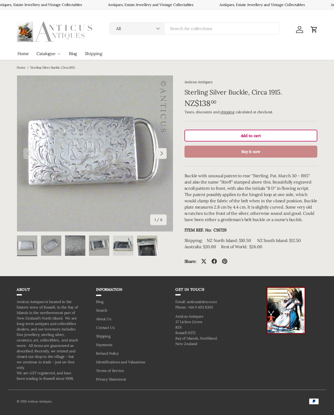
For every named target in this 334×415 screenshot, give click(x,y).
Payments (104, 344)
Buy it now (250, 151)
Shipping (93, 53)
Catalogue (46, 53)
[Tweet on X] (204, 261)
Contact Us (105, 327)
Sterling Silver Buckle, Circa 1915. (52, 67)
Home (23, 53)
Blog (73, 53)
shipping (227, 112)
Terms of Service (110, 370)
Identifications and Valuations (120, 362)
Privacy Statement (111, 379)
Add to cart (251, 135)
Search (101, 310)
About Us (103, 319)
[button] (314, 29)
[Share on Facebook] (214, 261)
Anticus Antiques (198, 82)
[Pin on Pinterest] (224, 261)
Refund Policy (107, 353)
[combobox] (194, 28)
